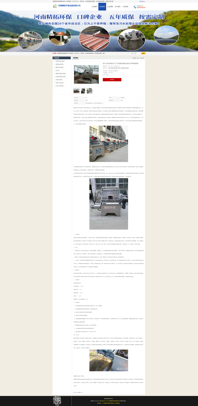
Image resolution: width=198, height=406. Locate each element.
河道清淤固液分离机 (61, 76)
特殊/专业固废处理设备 (123, 68)
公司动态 (125, 6)
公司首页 (94, 6)
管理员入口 (113, 403)
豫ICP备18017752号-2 (104, 401)
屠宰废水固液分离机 (61, 73)
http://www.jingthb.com (78, 392)
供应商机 (102, 6)
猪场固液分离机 (59, 64)
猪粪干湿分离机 (59, 67)
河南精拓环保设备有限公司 (114, 401)
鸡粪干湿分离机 (59, 82)
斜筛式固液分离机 (60, 61)
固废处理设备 (114, 68)
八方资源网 (104, 403)
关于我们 (118, 6)
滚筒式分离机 (59, 79)
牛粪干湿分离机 (59, 85)
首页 (138, 58)
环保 (109, 68)
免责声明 (109, 403)
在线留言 (112, 79)
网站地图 (117, 403)
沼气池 (57, 70)
